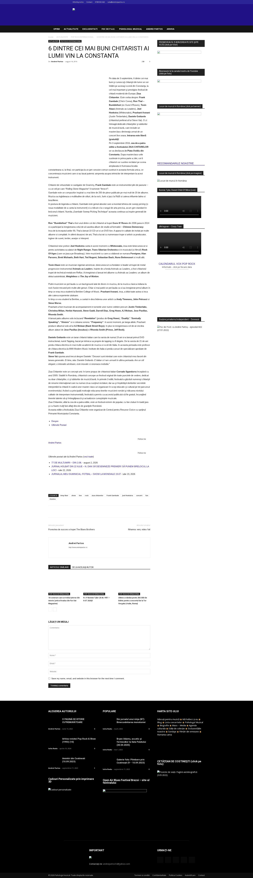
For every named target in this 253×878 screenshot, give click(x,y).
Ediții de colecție (177, 728)
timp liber (64, 495)
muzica (52, 499)
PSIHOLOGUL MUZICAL (130, 29)
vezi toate (88, 456)
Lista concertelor (173, 722)
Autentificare (190, 875)
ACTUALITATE (71, 29)
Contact (89, 2)
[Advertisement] (99, 484)
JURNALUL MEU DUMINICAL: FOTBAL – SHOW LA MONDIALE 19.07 (86, 474)
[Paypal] (76, 553)
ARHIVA (170, 29)
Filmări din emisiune (189, 731)
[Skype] (81, 553)
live (80, 495)
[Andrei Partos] (99, 433)
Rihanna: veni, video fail (139, 529)
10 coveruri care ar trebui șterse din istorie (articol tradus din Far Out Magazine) (64, 601)
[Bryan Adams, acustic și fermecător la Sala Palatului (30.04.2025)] (108, 741)
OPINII (56, 29)
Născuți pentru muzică (168, 719)
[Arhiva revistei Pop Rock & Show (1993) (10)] (54, 741)
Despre (54, 421)
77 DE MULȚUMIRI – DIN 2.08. (66, 462)
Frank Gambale (113, 495)
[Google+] (188, 2)
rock (86, 495)
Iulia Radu (53, 748)
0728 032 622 (100, 2)
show (73, 495)
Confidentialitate (159, 875)
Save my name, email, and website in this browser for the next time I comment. (87, 678)
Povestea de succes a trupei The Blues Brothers (71, 529)
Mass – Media (179, 725)
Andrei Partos (57, 61)
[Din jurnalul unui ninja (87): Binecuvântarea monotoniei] (108, 722)
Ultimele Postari (58, 425)
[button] (201, 29)
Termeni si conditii (142, 875)
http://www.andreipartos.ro (78, 547)
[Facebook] (183, 2)
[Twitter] (197, 2)
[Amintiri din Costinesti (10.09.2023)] (54, 761)
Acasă (50, 37)
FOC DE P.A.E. (108, 29)
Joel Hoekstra (127, 495)
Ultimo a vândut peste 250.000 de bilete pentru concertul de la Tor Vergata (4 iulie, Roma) (132, 601)
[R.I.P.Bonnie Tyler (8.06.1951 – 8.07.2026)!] (99, 584)
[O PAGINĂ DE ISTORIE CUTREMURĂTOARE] (54, 722)
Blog (159, 722)
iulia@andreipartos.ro (116, 2)
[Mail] (193, 2)
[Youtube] (202, 2)
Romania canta (164, 734)
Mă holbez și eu (190, 719)
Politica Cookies (175, 875)
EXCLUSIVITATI (90, 29)
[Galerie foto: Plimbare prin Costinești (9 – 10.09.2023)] (108, 762)
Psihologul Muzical (194, 722)
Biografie (164, 725)
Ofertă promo (78, 2)
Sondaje (172, 731)
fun (147, 495)
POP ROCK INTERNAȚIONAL (82, 37)
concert (139, 495)
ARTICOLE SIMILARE (59, 567)
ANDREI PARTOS (154, 29)
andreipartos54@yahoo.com (116, 863)
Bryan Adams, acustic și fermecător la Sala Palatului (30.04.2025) (131, 742)
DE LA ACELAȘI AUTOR (83, 567)
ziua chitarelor (97, 495)
